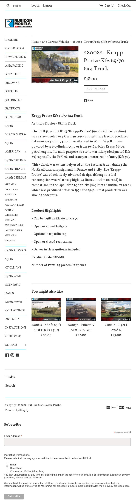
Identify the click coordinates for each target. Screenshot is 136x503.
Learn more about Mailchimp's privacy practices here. (100, 485)
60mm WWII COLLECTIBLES (15, 306)
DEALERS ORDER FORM (14, 44)
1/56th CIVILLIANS (13, 263)
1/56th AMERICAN (15, 147)
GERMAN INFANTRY (11, 197)
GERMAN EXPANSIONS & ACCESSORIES (14, 225)
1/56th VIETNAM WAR (15, 130)
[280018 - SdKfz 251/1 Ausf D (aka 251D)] (46, 309)
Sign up (48, 6)
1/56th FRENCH (15, 169)
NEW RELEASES (15, 57)
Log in (35, 6)
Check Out (124, 6)
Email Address (13, 436)
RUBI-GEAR (13, 117)
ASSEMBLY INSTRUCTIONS (15, 323)
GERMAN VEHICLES (11, 187)
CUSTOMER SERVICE (15, 341)
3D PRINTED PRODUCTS (13, 104)
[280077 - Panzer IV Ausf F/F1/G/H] (81, 309)
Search (10, 386)
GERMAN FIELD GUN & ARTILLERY (14, 210)
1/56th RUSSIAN (15, 251)
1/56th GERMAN (15, 178)
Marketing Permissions (17, 454)
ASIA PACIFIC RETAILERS (14, 70)
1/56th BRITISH (15, 160)
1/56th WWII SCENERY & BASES (13, 285)
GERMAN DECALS (10, 238)
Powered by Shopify (17, 410)
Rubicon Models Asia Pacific (44, 405)
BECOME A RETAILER (12, 87)
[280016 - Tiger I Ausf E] (116, 309)
